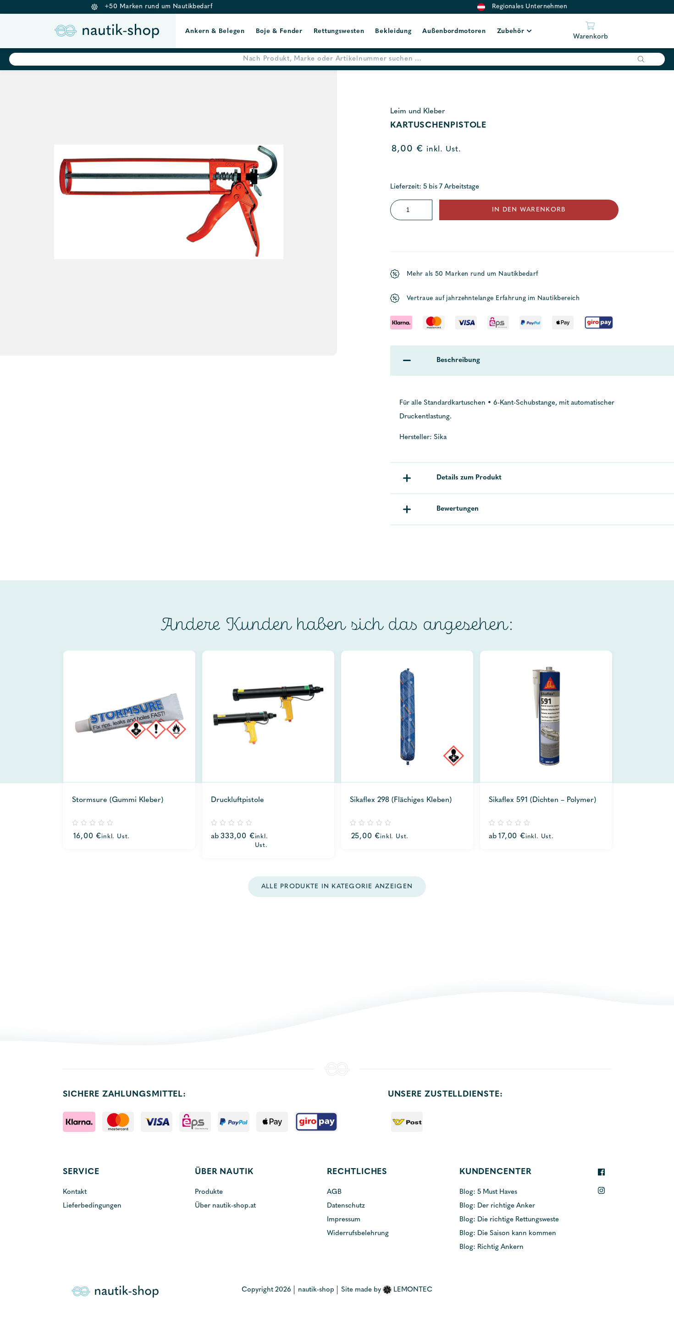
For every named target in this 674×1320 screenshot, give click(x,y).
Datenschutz (346, 1206)
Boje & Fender (279, 31)
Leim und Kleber (417, 111)
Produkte (209, 1192)
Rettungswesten (339, 31)
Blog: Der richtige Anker (497, 1206)
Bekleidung (393, 31)
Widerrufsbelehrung (358, 1233)
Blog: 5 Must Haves (488, 1192)
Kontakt (75, 1192)
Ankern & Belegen (214, 31)
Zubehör (511, 31)
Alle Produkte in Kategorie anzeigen (337, 886)
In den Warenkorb (528, 209)
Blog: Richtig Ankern (491, 1247)
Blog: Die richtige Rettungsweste (509, 1219)
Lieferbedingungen (92, 1206)
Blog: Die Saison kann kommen (507, 1233)
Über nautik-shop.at (225, 1206)
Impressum (343, 1219)
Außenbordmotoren (454, 31)
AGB (334, 1192)
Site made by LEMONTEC (386, 1290)
